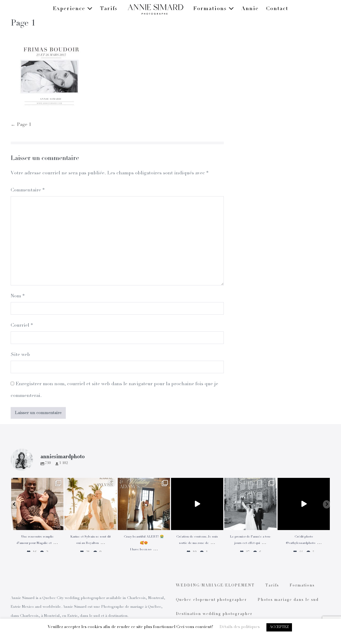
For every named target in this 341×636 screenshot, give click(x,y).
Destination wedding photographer (214, 614)
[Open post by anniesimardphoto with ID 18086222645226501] (37, 504)
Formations (211, 9)
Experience (70, 9)
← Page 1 (21, 124)
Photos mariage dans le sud (288, 600)
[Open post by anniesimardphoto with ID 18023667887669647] (144, 504)
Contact (277, 9)
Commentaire (27, 190)
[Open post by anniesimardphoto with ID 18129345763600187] (250, 504)
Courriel (22, 325)
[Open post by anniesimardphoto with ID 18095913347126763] (197, 504)
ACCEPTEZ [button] (279, 627)
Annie (250, 9)
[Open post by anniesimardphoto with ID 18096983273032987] (304, 504)
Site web (20, 354)
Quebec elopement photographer (211, 600)
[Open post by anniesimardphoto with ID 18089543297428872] (90, 504)
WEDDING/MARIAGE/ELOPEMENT (215, 586)
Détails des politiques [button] (240, 627)
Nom (18, 296)
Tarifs (108, 9)
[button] (14, 504)
